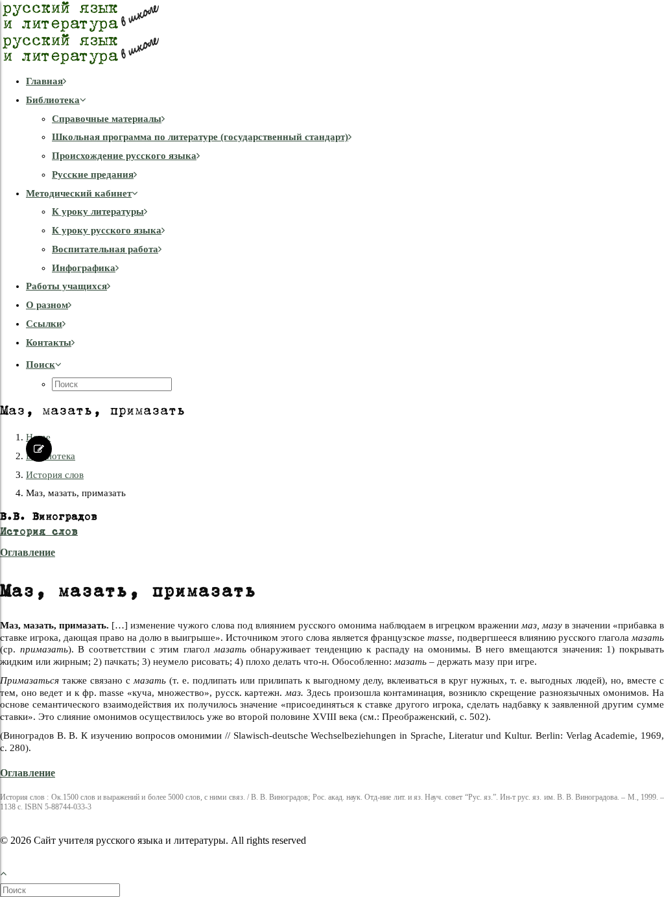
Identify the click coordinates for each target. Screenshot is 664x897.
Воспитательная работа (105, 249)
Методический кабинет (79, 193)
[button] (44, 364)
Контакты (48, 342)
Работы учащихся (66, 286)
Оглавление (27, 552)
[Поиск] (61, 890)
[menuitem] (345, 81)
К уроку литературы (98, 211)
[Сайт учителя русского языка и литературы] (332, 32)
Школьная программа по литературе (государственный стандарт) (200, 137)
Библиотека (53, 100)
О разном (47, 305)
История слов (55, 475)
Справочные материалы (106, 119)
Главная (44, 81)
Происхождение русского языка (124, 155)
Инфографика (83, 268)
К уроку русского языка (106, 230)
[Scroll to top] (10, 872)
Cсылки (44, 323)
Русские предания (93, 174)
